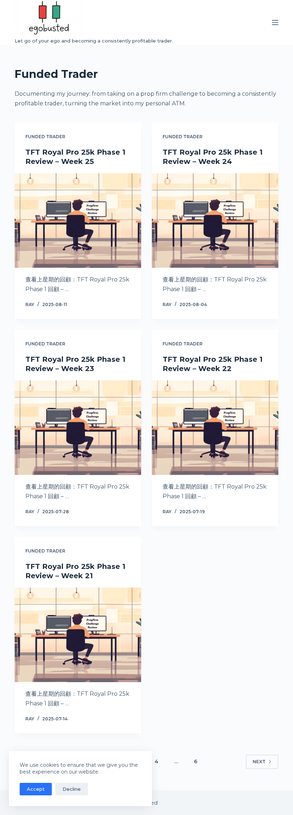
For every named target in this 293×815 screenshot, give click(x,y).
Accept (36, 789)
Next (259, 761)
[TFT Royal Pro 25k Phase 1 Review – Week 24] (215, 220)
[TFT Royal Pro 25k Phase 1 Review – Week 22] (215, 427)
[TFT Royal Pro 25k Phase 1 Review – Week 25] (78, 220)
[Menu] (275, 22)
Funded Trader (45, 136)
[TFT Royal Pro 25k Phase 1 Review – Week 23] (78, 427)
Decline (72, 789)
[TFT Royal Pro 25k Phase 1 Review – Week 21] (78, 635)
